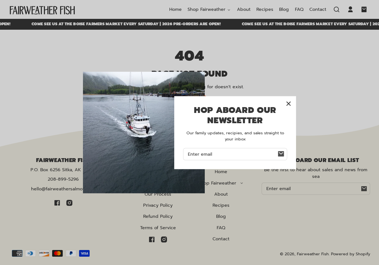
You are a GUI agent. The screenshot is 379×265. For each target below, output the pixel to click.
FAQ (221, 227)
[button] (336, 9)
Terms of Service (158, 227)
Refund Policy (158, 216)
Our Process (158, 194)
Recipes (221, 205)
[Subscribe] (364, 189)
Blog (221, 216)
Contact (221, 239)
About (221, 194)
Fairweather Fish (313, 254)
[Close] (288, 104)
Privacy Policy (158, 205)
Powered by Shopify (350, 254)
